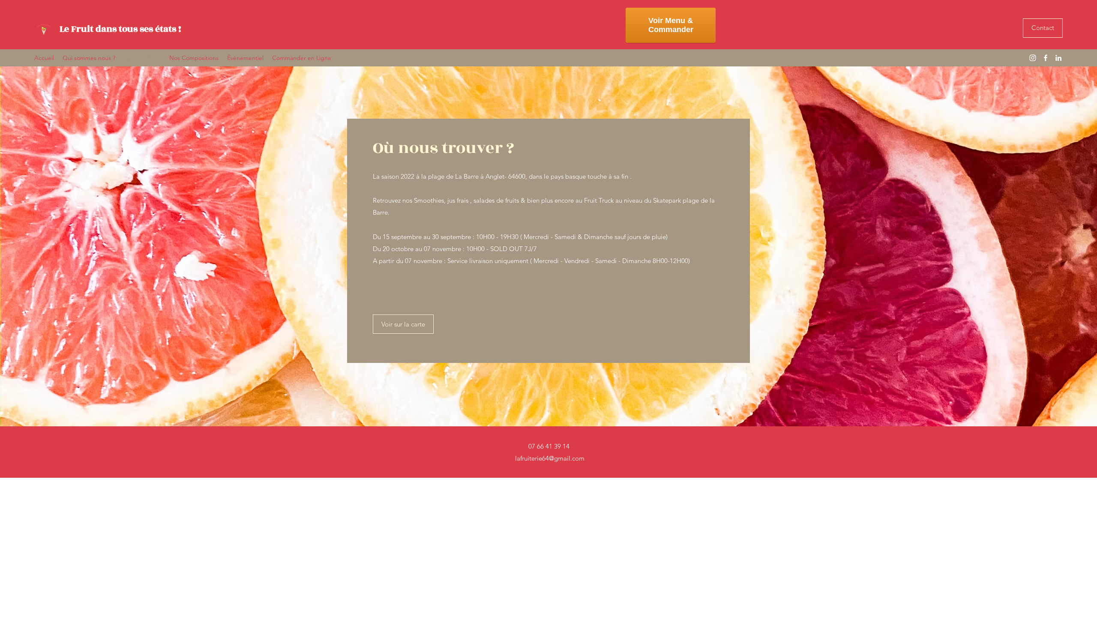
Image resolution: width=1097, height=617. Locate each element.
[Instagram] (1032, 58)
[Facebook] (1045, 58)
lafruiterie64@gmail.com (549, 458)
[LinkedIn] (1058, 58)
